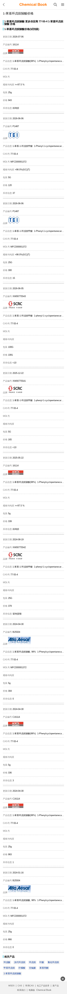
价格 (12, 23)
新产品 (56, 985)
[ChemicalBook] (33, 4)
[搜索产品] (55, 4)
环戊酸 (7, 962)
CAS (20, 985)
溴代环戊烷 (19, 962)
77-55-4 (43, 21)
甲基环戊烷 (9, 968)
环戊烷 (32, 962)
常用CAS (29, 985)
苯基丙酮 (44, 968)
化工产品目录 (43, 985)
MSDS (11, 985)
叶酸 (42, 962)
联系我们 (21, 990)
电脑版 (32, 990)
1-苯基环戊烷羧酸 (14, 21)
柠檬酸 (22, 968)
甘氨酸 (32, 968)
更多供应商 (31, 21)
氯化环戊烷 (53, 962)
